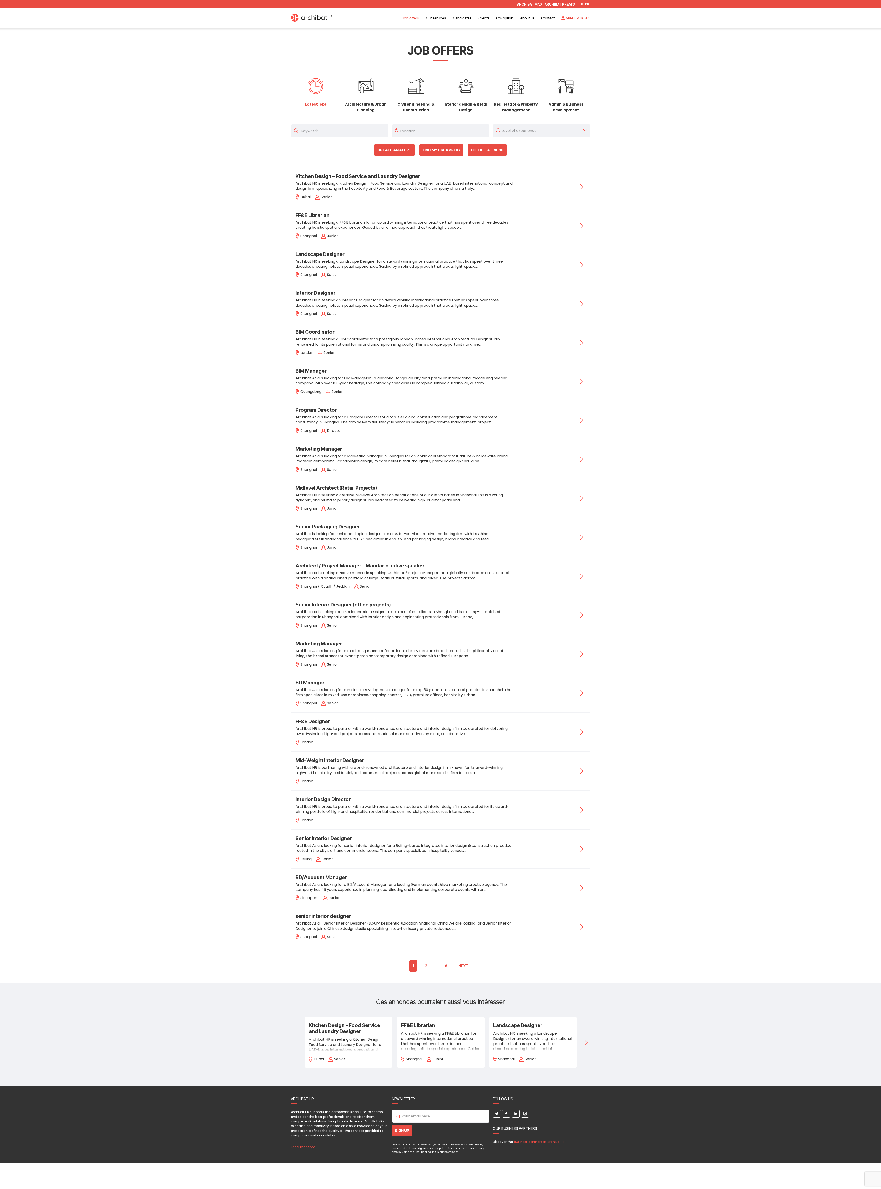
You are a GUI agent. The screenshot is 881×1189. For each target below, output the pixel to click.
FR (581, 4)
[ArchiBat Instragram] (525, 1114)
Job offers (410, 18)
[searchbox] (443, 130)
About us (527, 18)
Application (576, 18)
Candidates (462, 18)
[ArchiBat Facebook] (506, 1114)
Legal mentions (303, 1147)
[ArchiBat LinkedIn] (516, 1114)
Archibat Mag (529, 4)
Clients (483, 18)
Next (463, 966)
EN (587, 4)
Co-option (504, 18)
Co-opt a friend (487, 150)
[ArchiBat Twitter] (497, 1114)
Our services (436, 18)
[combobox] (443, 130)
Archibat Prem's (560, 4)
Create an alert (394, 150)
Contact (548, 18)
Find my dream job (441, 150)
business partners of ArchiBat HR (540, 1141)
